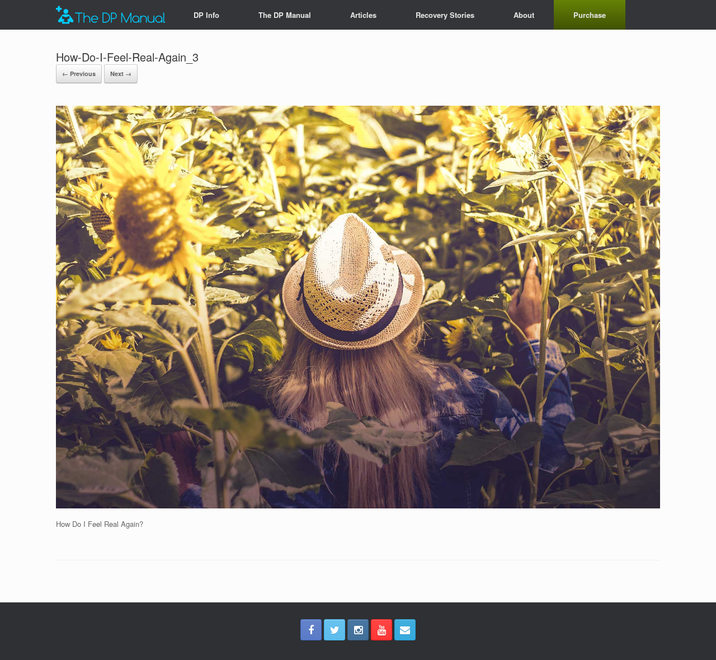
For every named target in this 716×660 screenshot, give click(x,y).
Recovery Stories (445, 15)
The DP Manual (284, 15)
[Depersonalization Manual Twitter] (334, 629)
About (524, 15)
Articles (363, 15)
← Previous (79, 73)
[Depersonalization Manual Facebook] (311, 629)
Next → (120, 73)
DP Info (206, 15)
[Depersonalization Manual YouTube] (381, 629)
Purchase (589, 15)
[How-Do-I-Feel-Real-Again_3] (358, 505)
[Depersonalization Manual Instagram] (358, 629)
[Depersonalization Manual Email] (405, 629)
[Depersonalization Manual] (111, 15)
